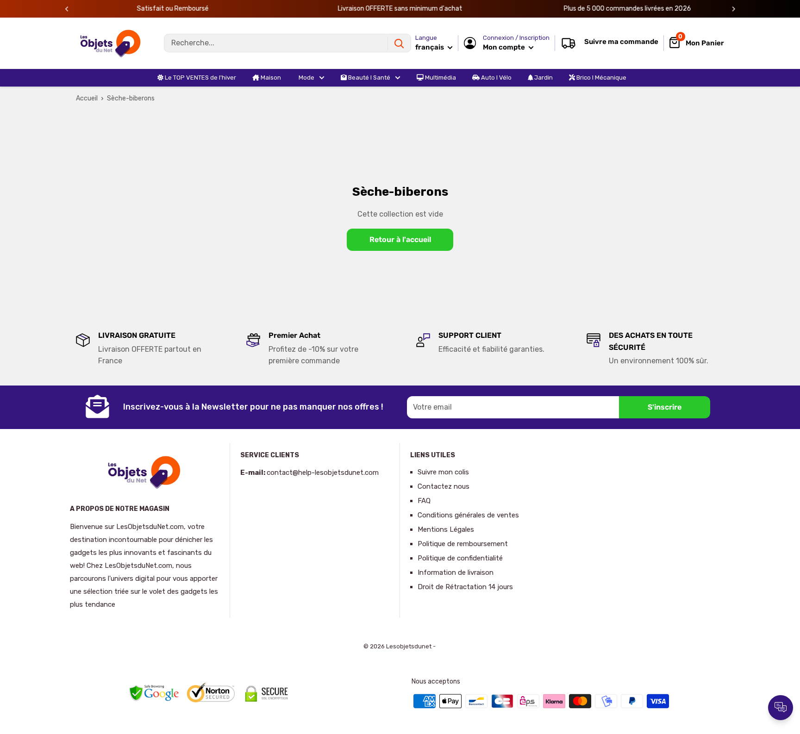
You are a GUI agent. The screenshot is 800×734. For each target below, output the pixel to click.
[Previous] (67, 9)
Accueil (87, 98)
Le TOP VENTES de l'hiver (199, 77)
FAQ (424, 501)
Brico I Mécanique (600, 77)
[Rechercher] (399, 43)
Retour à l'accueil (400, 239)
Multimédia (440, 77)
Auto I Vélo (496, 77)
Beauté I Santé (368, 77)
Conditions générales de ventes (468, 515)
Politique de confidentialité (460, 558)
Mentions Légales (446, 529)
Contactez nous (443, 486)
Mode (305, 77)
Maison (270, 77)
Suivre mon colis (443, 472)
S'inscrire (664, 407)
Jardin (543, 77)
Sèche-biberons (131, 98)
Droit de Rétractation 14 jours (465, 587)
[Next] (733, 9)
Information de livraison (456, 572)
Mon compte (504, 47)
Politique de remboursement (463, 544)
